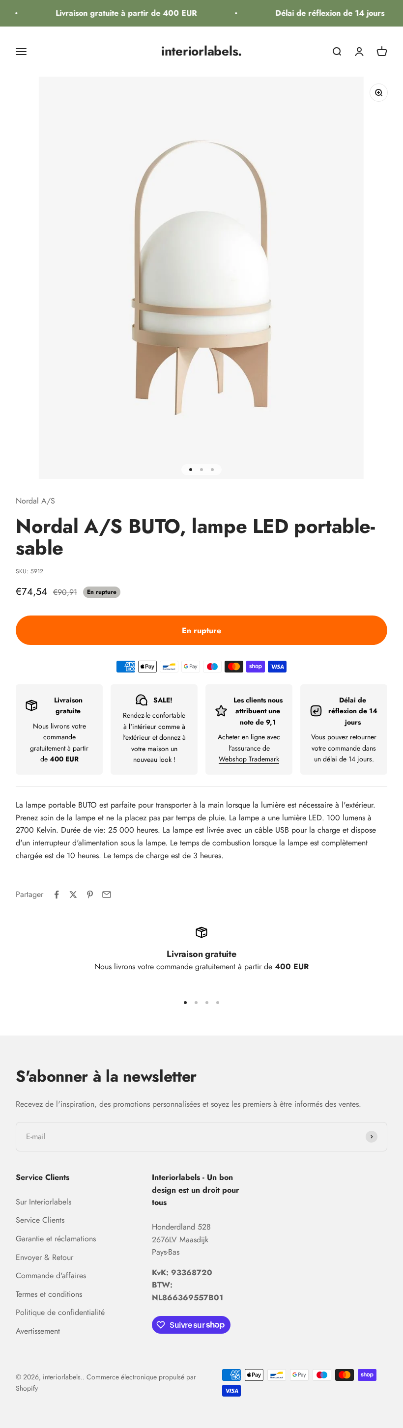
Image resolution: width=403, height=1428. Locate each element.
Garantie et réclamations (56, 1238)
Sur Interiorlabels (43, 1201)
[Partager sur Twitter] (73, 894)
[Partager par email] (106, 894)
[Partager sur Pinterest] (90, 894)
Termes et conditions (49, 1294)
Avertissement (38, 1331)
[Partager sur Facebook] (56, 894)
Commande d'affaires (51, 1275)
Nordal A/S (35, 500)
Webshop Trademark (249, 759)
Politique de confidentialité (60, 1312)
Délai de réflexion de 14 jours (324, 13)
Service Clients (40, 1220)
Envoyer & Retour (44, 1257)
